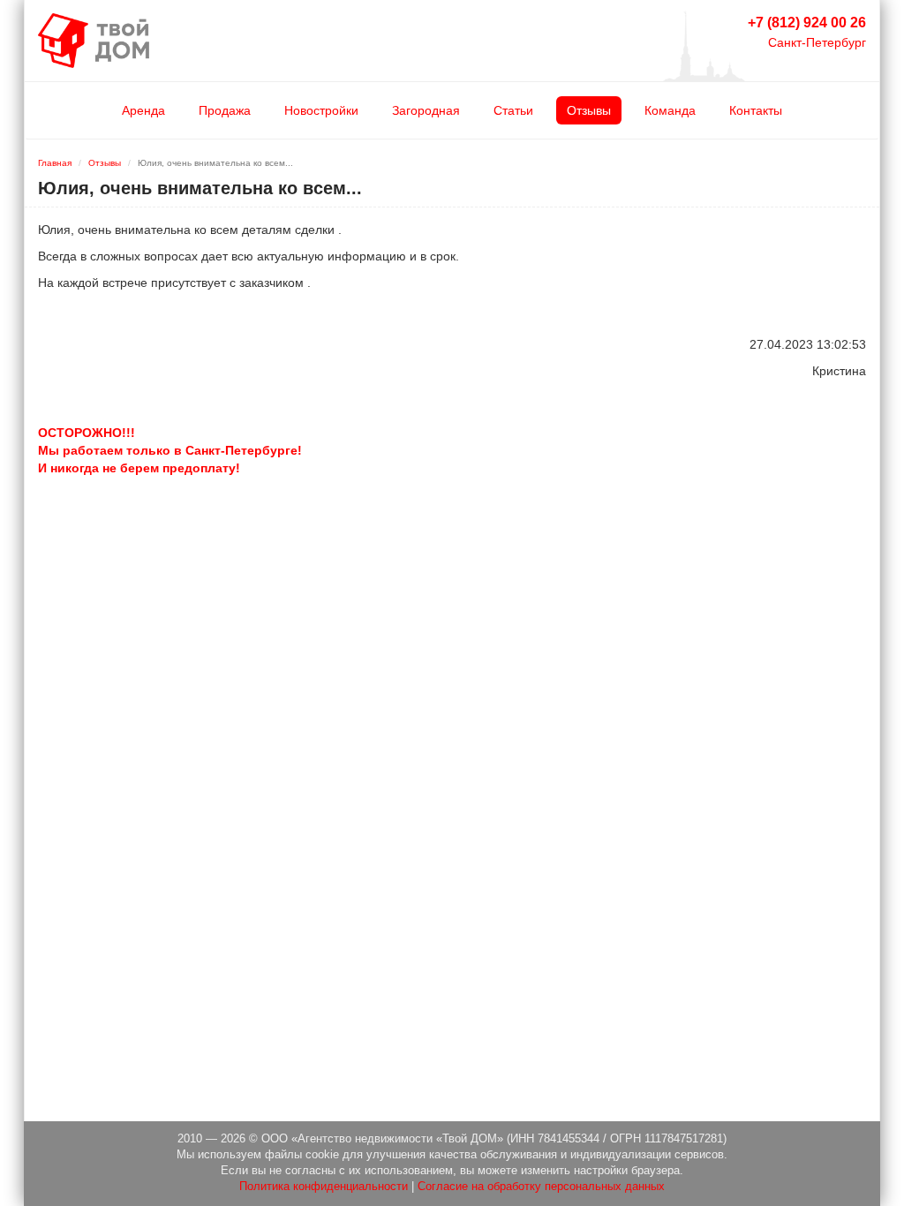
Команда (670, 110)
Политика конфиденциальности (323, 1186)
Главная (55, 163)
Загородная (426, 110)
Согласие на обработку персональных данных (541, 1186)
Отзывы (589, 110)
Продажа (225, 110)
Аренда (143, 110)
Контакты (755, 110)
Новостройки (321, 110)
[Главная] (93, 40)
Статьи (513, 110)
